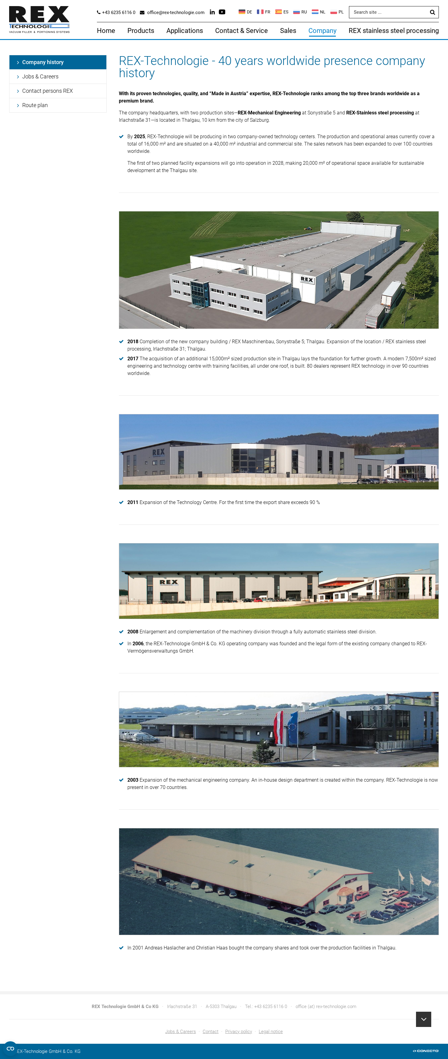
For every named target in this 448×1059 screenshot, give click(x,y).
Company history (43, 62)
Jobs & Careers (40, 76)
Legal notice (271, 1031)
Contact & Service (241, 30)
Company (322, 30)
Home (106, 30)
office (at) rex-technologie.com (326, 1006)
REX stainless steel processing (394, 30)
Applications (184, 30)
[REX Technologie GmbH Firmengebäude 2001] (279, 881)
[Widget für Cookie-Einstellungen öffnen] (10, 1048)
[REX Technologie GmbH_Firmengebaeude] (279, 451)
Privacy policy (238, 1031)
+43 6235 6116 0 (270, 1006)
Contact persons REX (47, 91)
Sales (288, 30)
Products (140, 30)
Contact (211, 1031)
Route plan (35, 105)
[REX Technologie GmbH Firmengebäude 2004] (279, 729)
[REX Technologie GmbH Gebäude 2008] (279, 580)
